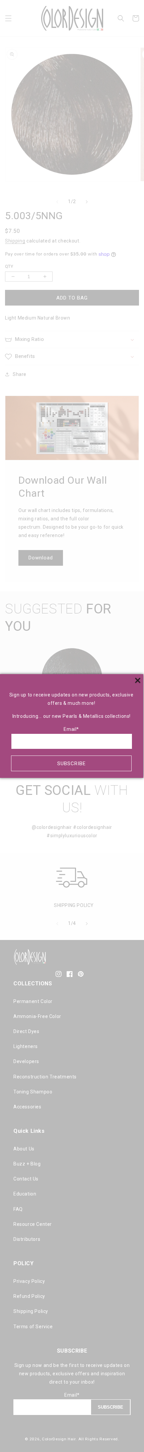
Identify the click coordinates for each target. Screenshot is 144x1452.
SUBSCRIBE (71, 764)
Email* (71, 729)
